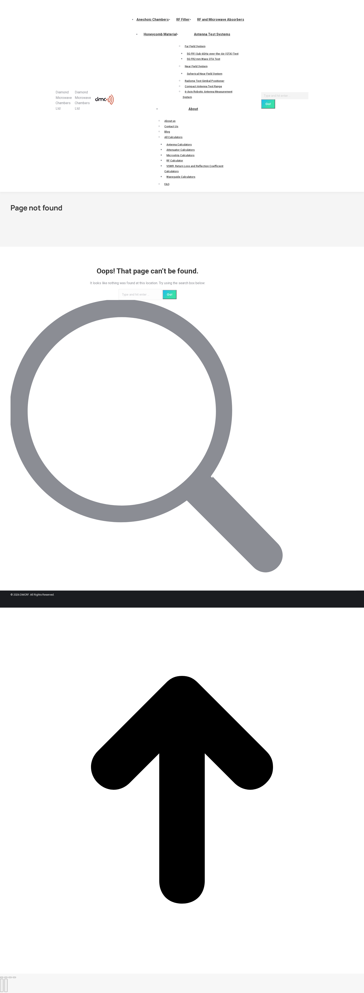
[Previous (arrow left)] (1, 985)
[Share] (6, 977)
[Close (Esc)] (1, 977)
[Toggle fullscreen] (10, 977)
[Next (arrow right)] (6, 985)
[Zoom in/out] (14, 977)
